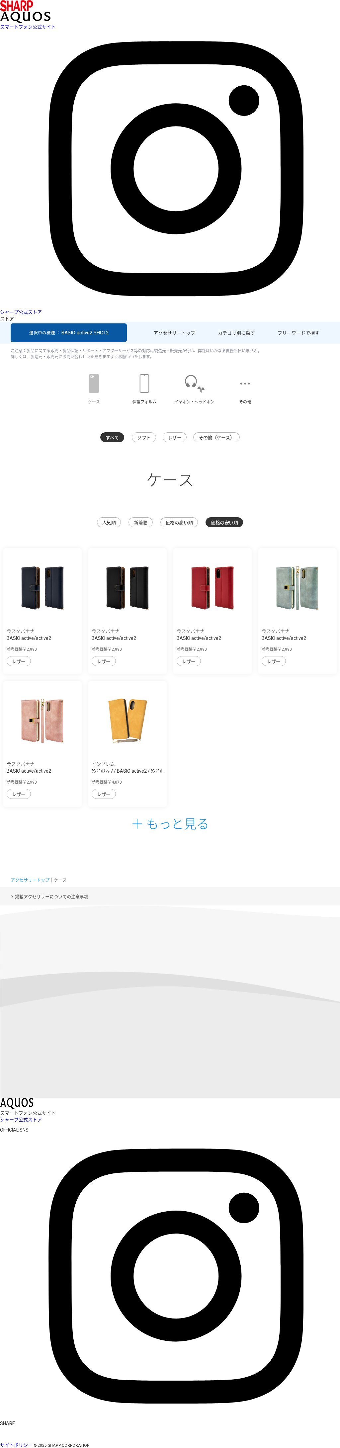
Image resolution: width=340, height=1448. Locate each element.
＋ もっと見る (170, 823)
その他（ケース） (216, 437)
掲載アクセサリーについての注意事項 (51, 896)
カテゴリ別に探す (236, 333)
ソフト (144, 437)
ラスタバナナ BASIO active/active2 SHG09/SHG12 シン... (29, 638)
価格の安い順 (224, 522)
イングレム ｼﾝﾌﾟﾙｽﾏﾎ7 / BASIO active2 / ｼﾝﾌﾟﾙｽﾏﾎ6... (127, 771)
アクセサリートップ (174, 333)
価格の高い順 (179, 522)
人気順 (109, 522)
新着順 (140, 522)
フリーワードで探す (298, 333)
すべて (112, 437)
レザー (175, 437)
